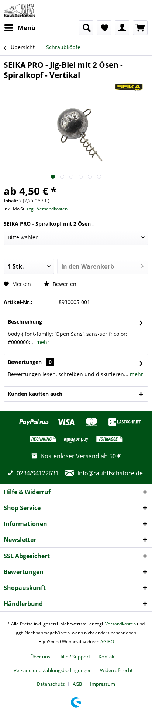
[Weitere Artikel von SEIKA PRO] (129, 86)
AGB (77, 684)
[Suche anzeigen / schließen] (86, 27)
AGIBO (107, 641)
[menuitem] (19, 27)
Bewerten (63, 283)
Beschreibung (25, 321)
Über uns (40, 656)
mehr (42, 341)
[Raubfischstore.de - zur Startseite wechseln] (19, 10)
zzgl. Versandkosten (47, 209)
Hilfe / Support (74, 656)
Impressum (102, 684)
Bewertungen (25, 361)
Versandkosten (120, 624)
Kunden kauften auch (35, 393)
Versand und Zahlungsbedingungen (53, 670)
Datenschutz (51, 684)
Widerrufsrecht (116, 670)
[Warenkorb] (140, 27)
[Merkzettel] (104, 27)
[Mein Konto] (122, 27)
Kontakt (107, 656)
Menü (26, 27)
